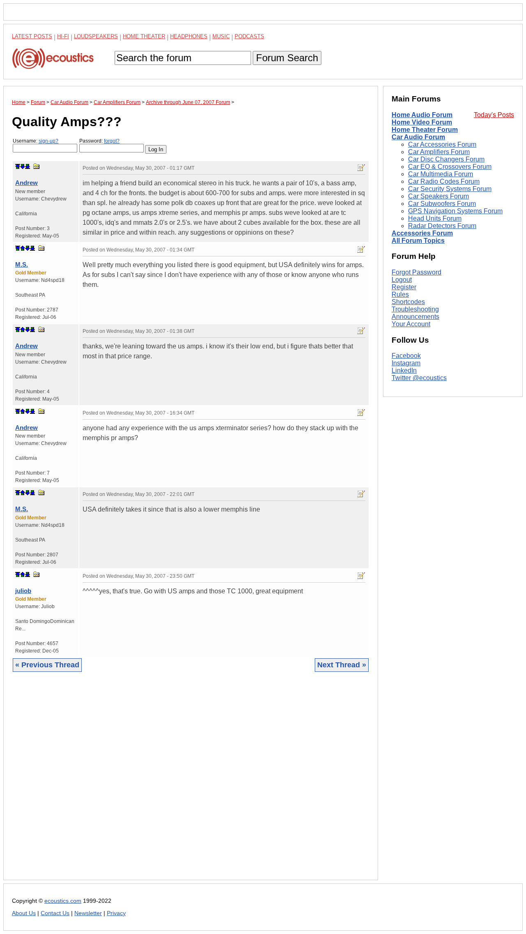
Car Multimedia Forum (440, 174)
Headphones (189, 36)
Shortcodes (408, 301)
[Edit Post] (361, 167)
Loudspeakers (96, 36)
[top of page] (17, 166)
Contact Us (55, 913)
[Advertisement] (190, 782)
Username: (35, 141)
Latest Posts (32, 36)
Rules (400, 294)
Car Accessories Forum (442, 144)
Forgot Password (416, 272)
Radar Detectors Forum (442, 225)
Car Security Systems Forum (449, 188)
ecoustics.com (62, 901)
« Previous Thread (47, 665)
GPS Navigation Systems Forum (455, 211)
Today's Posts (494, 114)
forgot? (112, 141)
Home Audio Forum (422, 114)
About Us (24, 913)
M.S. (21, 264)
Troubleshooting (415, 309)
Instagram (406, 363)
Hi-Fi (63, 36)
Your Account (411, 324)
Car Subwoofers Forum (442, 203)
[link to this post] (36, 166)
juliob (23, 590)
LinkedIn (404, 370)
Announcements (415, 316)
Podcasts (249, 36)
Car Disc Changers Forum (446, 159)
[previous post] (22, 248)
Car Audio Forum (418, 137)
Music (221, 36)
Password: (99, 141)
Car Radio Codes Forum (444, 181)
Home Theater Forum (425, 129)
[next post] (22, 166)
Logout (402, 279)
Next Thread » (341, 665)
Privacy (116, 913)
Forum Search (287, 57)
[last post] (27, 166)
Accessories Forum (422, 233)
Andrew (26, 182)
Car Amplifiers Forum (439, 151)
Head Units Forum (434, 218)
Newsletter (88, 913)
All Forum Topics (418, 240)
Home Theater (144, 36)
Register (404, 287)
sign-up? (48, 141)
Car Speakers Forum (438, 196)
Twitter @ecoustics (419, 378)
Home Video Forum (422, 122)
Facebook (406, 356)
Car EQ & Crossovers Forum (449, 166)
